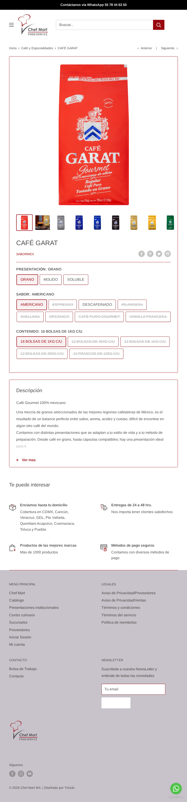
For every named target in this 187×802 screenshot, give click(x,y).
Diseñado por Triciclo (59, 787)
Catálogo (16, 600)
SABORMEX (25, 254)
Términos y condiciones (120, 607)
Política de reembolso (119, 622)
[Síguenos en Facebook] (12, 774)
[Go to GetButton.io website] (176, 797)
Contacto (16, 676)
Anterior (146, 48)
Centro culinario (22, 615)
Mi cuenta (17, 644)
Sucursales (18, 622)
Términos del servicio (118, 615)
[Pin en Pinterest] (150, 253)
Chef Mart (17, 593)
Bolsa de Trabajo (23, 669)
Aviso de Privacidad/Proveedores (128, 593)
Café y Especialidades (37, 48)
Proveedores (19, 630)
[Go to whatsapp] (176, 788)
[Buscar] (158, 25)
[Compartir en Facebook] (141, 253)
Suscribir (116, 703)
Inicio (13, 48)
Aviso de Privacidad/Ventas (123, 600)
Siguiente (167, 48)
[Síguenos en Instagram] (21, 774)
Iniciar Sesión (20, 637)
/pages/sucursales (60, 529)
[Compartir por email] (167, 253)
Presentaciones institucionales (34, 607)
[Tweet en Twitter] (159, 253)
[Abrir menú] (11, 25)
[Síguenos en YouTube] (29, 774)
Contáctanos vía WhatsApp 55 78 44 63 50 (93, 5)
